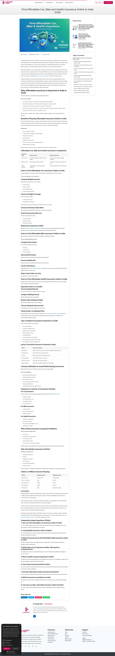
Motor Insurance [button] (69, 2)
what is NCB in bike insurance (34, 268)
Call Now (100, 2)
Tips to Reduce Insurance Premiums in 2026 (83, 79)
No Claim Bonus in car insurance (34, 228)
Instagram (39, 597)
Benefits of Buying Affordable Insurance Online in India (82, 62)
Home (66, 632)
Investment (50, 642)
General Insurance (52, 640)
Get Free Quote (108, 2)
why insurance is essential (41, 75)
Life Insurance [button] (49, 2)
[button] (11, 651)
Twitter (31, 597)
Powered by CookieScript (11, 653)
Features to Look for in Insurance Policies (83, 84)
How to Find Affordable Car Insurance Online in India (83, 69)
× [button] (19, 625)
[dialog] (11, 639)
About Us (67, 635)
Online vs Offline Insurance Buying (81, 90)
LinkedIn (24, 597)
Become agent (68, 638)
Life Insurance (51, 637)
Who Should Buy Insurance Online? (81, 88)
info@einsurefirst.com (87, 639)
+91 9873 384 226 (91, 641)
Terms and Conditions (87, 635)
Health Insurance (51, 632)
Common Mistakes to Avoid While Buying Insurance (83, 81)
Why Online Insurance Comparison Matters (83, 86)
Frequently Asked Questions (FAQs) (82, 92)
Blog (66, 633)
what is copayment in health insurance (52, 313)
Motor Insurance (51, 635)
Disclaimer (84, 632)
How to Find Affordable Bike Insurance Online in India (84, 72)
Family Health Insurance (53, 633)
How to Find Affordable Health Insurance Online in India (83, 76)
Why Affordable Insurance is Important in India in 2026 (82, 58)
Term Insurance (59, 2)
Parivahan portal (55, 394)
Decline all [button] (15, 648)
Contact (66, 637)
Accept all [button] (6, 648)
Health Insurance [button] (39, 2)
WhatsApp (46, 597)
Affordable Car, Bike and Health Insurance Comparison (83, 65)
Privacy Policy (85, 633)
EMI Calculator (68, 640)
